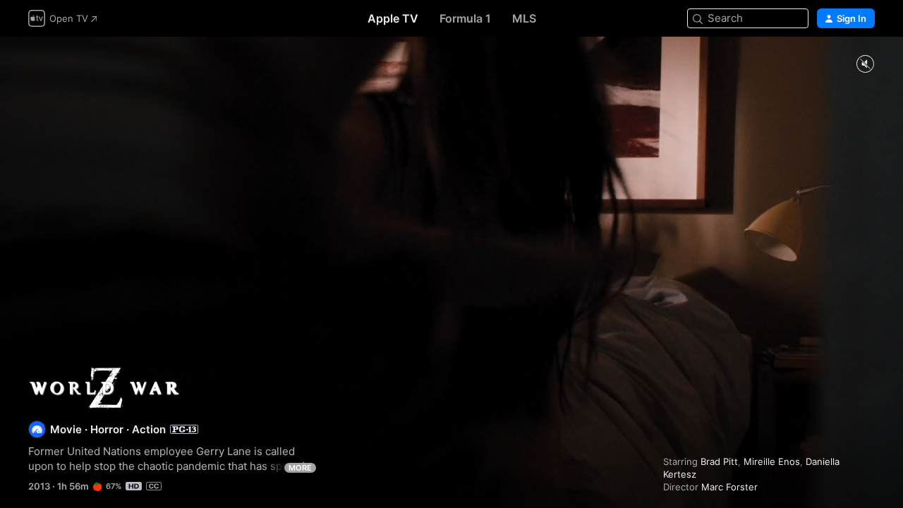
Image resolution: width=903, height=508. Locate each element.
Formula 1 (465, 18)
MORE (300, 468)
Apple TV (393, 18)
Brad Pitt (719, 461)
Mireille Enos (772, 461)
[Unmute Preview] (865, 64)
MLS (524, 18)
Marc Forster (729, 486)
